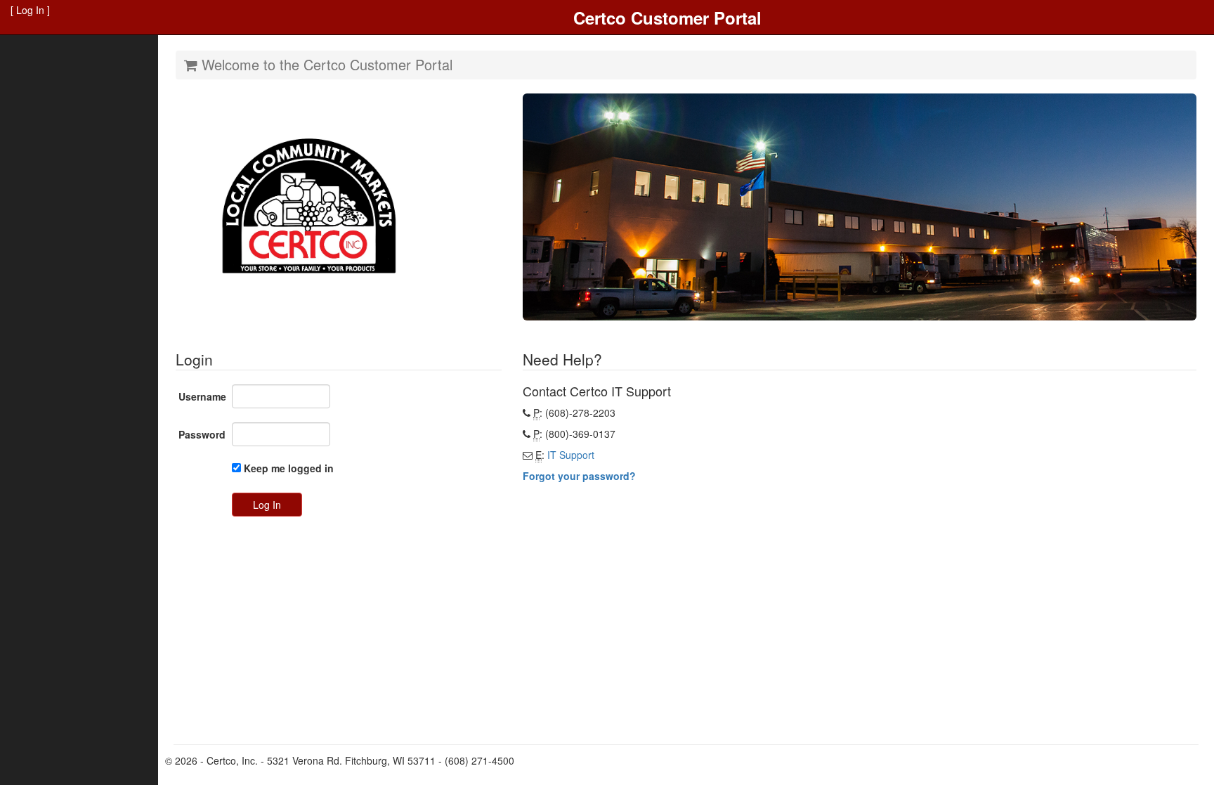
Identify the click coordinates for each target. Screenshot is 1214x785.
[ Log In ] (30, 10)
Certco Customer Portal (667, 18)
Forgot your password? (579, 476)
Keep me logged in (289, 468)
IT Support (570, 455)
